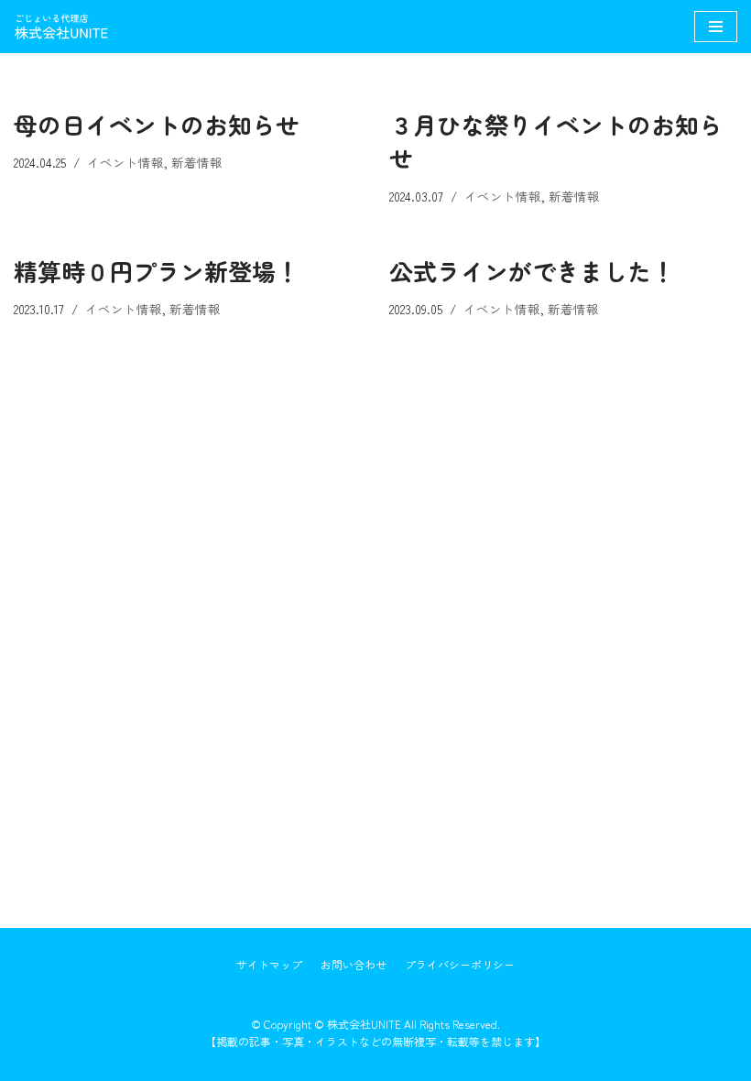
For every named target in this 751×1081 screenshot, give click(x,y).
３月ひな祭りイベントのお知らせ (556, 140)
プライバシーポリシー (460, 964)
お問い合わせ (353, 964)
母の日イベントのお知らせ (156, 124)
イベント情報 (125, 162)
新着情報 (197, 162)
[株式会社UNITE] (69, 26)
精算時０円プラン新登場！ (156, 271)
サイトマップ (269, 964)
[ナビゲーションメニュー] (715, 26)
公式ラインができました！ (532, 271)
